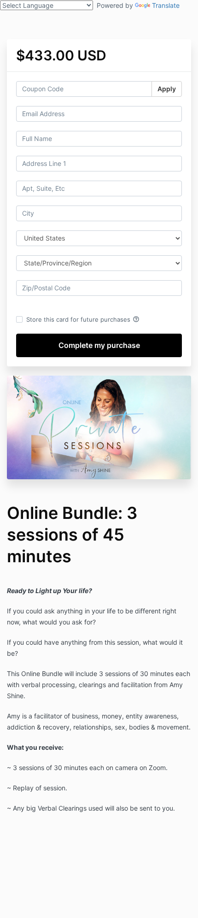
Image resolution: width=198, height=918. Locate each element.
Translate (166, 5)
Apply (166, 89)
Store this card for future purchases (83, 319)
